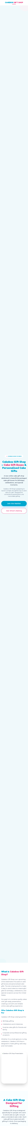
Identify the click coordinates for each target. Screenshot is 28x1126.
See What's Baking (14, 511)
